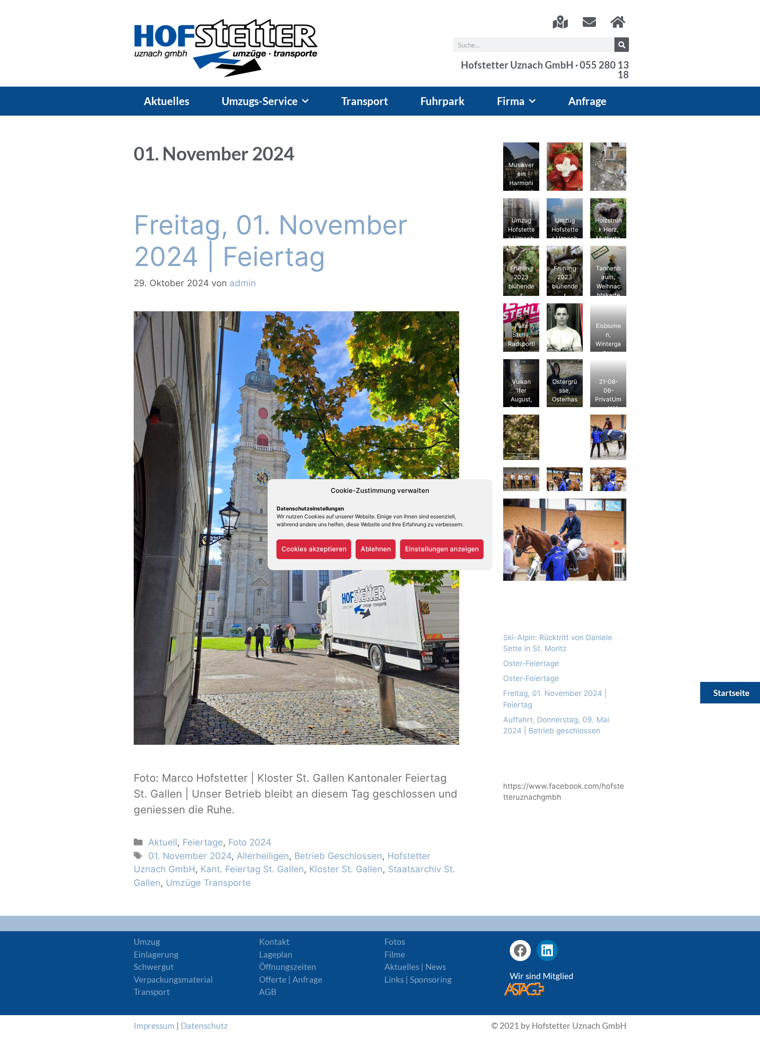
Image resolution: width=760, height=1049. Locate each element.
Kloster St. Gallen (346, 868)
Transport (364, 101)
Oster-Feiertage (531, 663)
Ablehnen (376, 549)
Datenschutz (204, 1025)
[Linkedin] (547, 950)
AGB (267, 992)
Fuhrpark (442, 101)
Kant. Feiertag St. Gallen (252, 868)
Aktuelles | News (415, 967)
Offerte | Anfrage (290, 979)
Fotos (394, 941)
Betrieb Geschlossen (338, 855)
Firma (511, 101)
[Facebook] (520, 950)
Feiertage (203, 842)
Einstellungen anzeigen (442, 549)
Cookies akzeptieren (314, 549)
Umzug (147, 941)
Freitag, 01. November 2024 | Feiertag (270, 240)
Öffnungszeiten (287, 967)
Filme (394, 954)
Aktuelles (166, 101)
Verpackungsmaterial (173, 979)
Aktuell (162, 842)
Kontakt (274, 941)
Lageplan (275, 954)
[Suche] (621, 44)
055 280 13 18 (604, 69)
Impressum (154, 1025)
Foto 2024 (249, 842)
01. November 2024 (189, 855)
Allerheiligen (263, 855)
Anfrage (587, 101)
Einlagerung (156, 954)
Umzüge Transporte (208, 882)
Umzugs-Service (260, 101)
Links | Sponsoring (418, 979)
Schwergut (154, 967)
